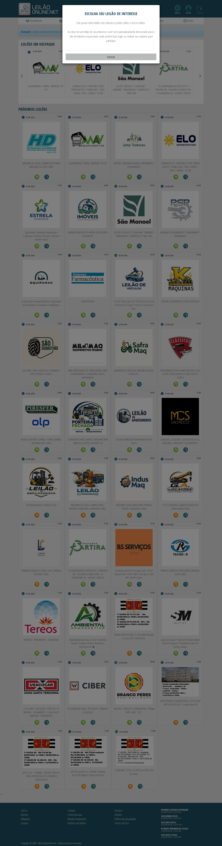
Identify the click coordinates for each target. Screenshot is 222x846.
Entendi (111, 57)
